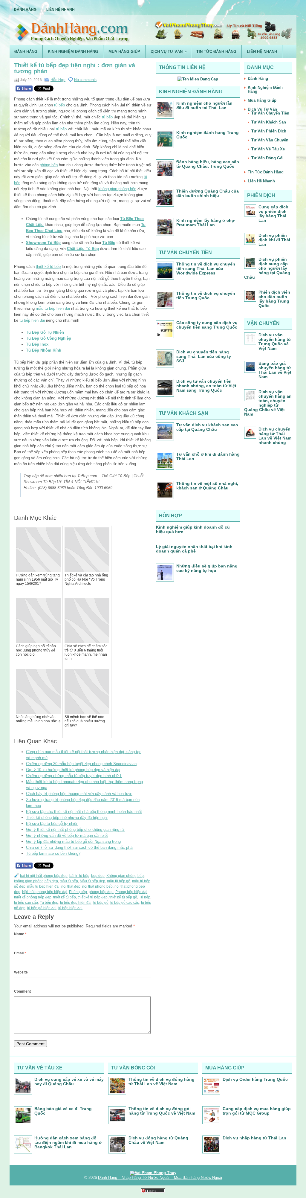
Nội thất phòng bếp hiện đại (44, 892)
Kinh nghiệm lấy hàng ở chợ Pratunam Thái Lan (205, 222)
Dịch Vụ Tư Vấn (168, 51)
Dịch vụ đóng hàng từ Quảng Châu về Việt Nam (158, 1140)
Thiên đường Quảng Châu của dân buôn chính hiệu (207, 193)
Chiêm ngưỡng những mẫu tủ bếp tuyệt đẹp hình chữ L (74, 775)
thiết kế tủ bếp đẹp (93, 897)
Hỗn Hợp (58, 80)
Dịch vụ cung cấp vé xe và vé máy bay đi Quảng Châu (69, 1081)
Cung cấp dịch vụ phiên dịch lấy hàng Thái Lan (273, 214)
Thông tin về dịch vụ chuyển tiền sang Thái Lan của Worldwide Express (205, 268)
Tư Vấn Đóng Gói (267, 158)
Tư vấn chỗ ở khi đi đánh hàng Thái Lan (208, 456)
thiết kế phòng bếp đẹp (32, 897)
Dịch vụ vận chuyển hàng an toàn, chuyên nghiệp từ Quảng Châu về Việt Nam (268, 402)
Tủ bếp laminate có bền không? (53, 853)
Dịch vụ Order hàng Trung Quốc (255, 1079)
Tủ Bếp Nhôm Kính (43, 350)
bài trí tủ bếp (79, 876)
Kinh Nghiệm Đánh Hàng (73, 51)
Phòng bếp (78, 892)
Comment (22, 991)
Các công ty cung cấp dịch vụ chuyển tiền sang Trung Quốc (207, 324)
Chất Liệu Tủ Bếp (83, 248)
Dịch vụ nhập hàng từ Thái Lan (254, 1138)
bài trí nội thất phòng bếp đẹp (44, 876)
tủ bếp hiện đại (32, 320)
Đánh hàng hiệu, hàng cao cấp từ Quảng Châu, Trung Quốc (207, 164)
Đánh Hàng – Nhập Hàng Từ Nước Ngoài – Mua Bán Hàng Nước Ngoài (160, 1177)
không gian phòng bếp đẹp (36, 881)
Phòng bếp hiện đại (131, 892)
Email (20, 953)
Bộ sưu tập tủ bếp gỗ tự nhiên (52, 823)
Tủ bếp (144, 897)
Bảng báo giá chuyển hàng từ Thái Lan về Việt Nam (274, 370)
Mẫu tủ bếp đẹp (92, 881)
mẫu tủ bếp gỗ (118, 881)
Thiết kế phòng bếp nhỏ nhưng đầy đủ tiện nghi (67, 817)
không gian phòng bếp (117, 189)
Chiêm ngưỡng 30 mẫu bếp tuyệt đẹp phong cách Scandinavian (81, 763)
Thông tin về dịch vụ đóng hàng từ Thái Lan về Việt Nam (161, 1081)
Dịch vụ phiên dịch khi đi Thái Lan (274, 240)
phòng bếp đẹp (101, 892)
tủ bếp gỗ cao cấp (124, 903)
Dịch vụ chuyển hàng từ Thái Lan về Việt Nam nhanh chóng (274, 436)
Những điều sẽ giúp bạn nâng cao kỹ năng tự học (207, 568)
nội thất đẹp (70, 886)
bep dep (98, 876)
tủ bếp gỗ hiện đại (41, 908)
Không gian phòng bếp (125, 876)
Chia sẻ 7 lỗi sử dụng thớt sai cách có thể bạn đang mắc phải (79, 847)
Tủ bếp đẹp (49, 903)
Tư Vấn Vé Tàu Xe (268, 149)
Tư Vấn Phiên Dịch (268, 131)
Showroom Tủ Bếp (43, 242)
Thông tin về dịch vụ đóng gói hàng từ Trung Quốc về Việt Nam (161, 1110)
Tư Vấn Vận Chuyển (269, 140)
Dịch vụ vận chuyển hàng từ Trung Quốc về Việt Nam (274, 341)
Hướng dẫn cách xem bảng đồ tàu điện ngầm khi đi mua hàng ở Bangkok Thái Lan (68, 1142)
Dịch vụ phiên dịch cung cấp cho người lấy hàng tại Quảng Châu (267, 268)
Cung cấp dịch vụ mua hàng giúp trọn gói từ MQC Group (257, 1110)
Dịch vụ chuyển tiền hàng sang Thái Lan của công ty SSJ (203, 356)
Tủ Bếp (108, 242)
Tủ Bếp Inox (37, 344)
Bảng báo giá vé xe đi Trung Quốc (63, 1110)
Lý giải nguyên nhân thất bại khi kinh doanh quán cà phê (194, 548)
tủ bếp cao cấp (26, 903)
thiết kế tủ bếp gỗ (123, 897)
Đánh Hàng (25, 9)
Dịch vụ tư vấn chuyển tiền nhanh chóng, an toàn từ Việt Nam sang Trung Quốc (206, 386)
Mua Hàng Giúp (124, 51)
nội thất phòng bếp (97, 886)
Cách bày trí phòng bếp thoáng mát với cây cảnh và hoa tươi (79, 793)
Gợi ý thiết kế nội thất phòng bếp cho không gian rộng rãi (75, 829)
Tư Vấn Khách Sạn (268, 122)
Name (20, 934)
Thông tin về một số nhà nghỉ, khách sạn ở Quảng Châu (207, 485)
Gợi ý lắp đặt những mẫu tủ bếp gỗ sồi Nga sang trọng (73, 841)
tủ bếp (59, 105)
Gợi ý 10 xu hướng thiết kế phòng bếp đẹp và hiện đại (73, 769)
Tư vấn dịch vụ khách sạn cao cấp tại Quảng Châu (207, 427)
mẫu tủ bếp (69, 881)
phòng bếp (49, 165)
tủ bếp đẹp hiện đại (75, 903)
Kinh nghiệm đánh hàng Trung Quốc (207, 134)
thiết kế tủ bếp (48, 266)
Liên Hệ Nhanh (60, 9)
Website (21, 972)
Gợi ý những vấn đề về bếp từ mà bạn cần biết (67, 835)
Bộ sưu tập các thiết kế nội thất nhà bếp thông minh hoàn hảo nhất (84, 811)
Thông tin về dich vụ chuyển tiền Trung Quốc (205, 295)
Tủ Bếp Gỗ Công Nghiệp (48, 338)
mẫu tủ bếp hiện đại (53, 308)
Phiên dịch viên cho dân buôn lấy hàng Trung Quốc (274, 299)
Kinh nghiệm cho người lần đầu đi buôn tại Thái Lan (204, 105)
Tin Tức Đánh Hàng (216, 51)
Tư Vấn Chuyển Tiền (270, 113)
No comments (85, 80)
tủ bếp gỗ (100, 903)
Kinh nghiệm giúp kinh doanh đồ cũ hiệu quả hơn (193, 529)
